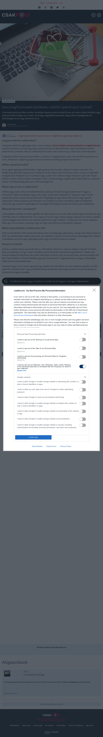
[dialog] (51, 368)
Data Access (51, 446)
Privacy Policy (65, 446)
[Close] (95, 290)
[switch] (82, 339)
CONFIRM (33, 437)
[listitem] (51, 334)
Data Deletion (37, 446)
